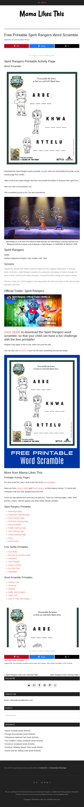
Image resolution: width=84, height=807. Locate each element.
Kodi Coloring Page (16, 518)
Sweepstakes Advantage (58, 768)
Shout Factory (38, 488)
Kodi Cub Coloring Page (18, 521)
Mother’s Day (13, 582)
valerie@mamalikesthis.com (21, 700)
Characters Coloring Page (19, 515)
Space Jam (13, 595)
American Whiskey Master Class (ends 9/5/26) (24, 747)
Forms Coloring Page (17, 535)
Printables (20, 660)
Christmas (12, 585)
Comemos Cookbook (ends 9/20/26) (20, 744)
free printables (49, 482)
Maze (10, 538)
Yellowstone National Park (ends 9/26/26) (22, 737)
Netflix (25, 488)
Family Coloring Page (17, 528)
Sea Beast (12, 558)
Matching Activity (15, 511)
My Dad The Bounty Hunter (19, 555)
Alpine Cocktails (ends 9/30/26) (17, 731)
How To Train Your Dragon (19, 599)
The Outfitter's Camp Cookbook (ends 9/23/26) (24, 741)
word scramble (67, 663)
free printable (17, 663)
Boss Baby (12, 552)
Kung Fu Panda (14, 565)
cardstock (23, 351)
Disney (19, 488)
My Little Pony (14, 568)
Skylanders (12, 572)
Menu (43, 3)
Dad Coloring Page (16, 531)
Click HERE (12, 332)
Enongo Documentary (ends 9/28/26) (20, 734)
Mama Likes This (42, 14)
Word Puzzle (13, 541)
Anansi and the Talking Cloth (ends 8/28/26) (23, 751)
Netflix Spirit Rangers (17, 592)
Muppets (11, 589)
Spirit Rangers (14, 562)
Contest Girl (43, 768)
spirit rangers (41, 663)
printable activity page (30, 663)
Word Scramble (14, 525)
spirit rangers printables (54, 663)
